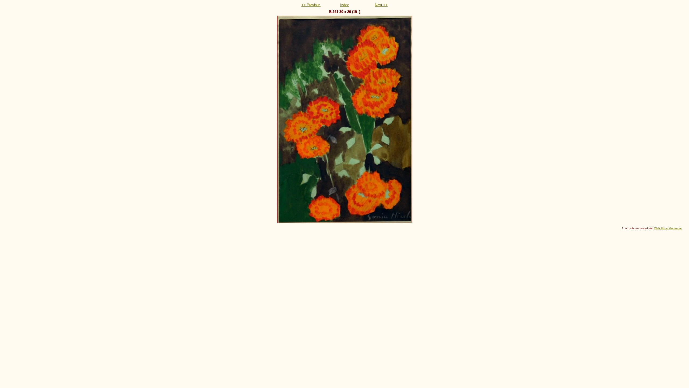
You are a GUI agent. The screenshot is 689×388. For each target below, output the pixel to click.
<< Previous (311, 5)
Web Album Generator (668, 228)
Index (344, 5)
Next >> (381, 5)
